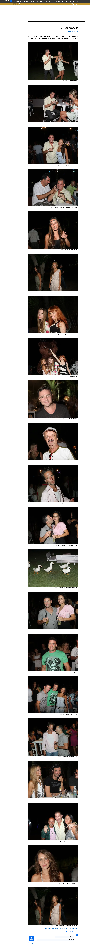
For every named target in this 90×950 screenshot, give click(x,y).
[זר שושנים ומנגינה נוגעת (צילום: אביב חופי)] (53, 62)
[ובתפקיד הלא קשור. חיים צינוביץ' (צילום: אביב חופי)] (53, 780)
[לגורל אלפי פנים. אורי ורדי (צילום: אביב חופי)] (53, 400)
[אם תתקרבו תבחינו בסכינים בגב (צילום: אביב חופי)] (53, 696)
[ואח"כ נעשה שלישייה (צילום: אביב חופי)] (53, 358)
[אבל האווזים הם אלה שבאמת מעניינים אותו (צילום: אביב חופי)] (53, 569)
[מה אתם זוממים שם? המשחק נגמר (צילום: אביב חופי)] (53, 738)
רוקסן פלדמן (48, 928)
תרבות (57, 1)
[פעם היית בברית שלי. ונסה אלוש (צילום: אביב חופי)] (53, 231)
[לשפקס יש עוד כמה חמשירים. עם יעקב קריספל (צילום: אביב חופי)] (53, 822)
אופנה (27, 1)
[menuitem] (70, 1)
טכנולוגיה (32, 1)
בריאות (41, 1)
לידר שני (67, 928)
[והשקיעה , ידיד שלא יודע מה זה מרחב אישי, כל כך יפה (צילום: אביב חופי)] (53, 189)
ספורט (66, 1)
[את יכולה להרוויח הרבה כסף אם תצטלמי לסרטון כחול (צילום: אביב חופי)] (53, 907)
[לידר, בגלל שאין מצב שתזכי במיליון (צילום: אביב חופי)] (53, 865)
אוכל (46, 1)
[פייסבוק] (14, 4)
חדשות (70, 1)
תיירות (37, 1)
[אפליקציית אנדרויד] (19, 4)
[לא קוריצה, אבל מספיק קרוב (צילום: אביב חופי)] (53, 611)
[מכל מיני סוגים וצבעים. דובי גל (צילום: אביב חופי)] (53, 442)
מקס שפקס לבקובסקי (73, 928)
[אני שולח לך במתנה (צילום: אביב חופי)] (53, 104)
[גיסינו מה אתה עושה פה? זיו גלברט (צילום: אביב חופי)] (53, 484)
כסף (49, 1)
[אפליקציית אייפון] (17, 4)
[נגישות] (2, 1)
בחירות (61, 1)
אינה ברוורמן (54, 928)
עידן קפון (59, 928)
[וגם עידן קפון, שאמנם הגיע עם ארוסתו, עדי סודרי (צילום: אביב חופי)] (53, 527)
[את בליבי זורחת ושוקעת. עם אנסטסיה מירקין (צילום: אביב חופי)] (53, 146)
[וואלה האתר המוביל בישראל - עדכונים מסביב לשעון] (75, 1)
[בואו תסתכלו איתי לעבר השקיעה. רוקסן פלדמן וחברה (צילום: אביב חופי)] (53, 315)
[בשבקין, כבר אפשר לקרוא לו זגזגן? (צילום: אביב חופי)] (53, 653)
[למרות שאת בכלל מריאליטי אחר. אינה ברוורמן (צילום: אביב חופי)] (53, 273)
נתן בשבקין (63, 928)
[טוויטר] (16, 4)
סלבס (53, 1)
